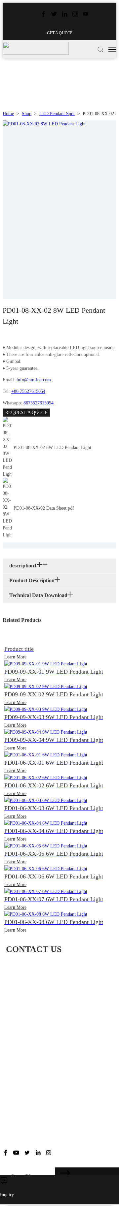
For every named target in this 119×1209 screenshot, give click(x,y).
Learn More (15, 656)
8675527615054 (38, 402)
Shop (26, 113)
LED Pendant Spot (57, 113)
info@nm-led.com (34, 379)
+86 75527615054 (28, 391)
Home (8, 113)
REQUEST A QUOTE (26, 412)
